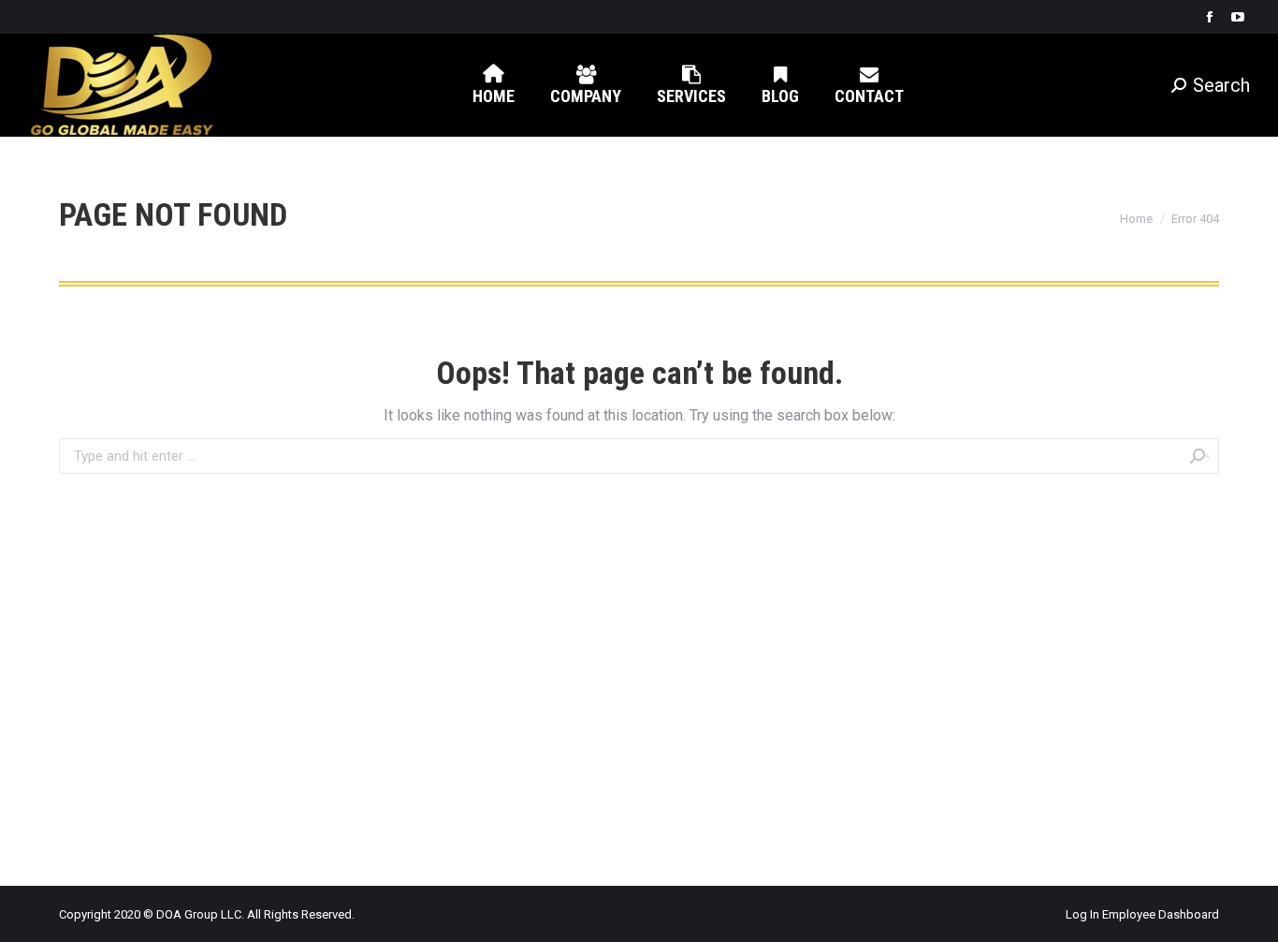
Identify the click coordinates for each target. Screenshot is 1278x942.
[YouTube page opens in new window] (1238, 17)
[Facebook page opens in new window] (1210, 17)
